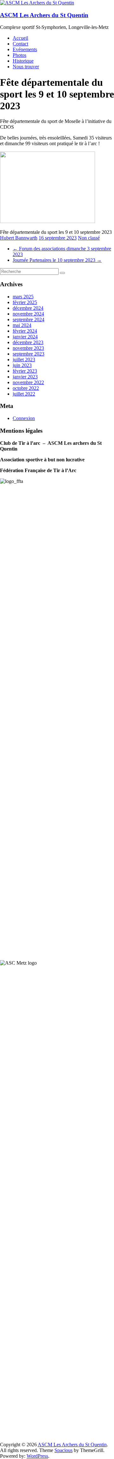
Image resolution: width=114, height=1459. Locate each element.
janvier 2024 (25, 336)
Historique (23, 61)
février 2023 (25, 371)
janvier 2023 (25, 376)
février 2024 (25, 331)
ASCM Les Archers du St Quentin (44, 15)
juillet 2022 (24, 394)
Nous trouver (26, 66)
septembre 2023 (28, 353)
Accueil (20, 38)
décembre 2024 (28, 308)
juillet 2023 (24, 359)
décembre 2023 (28, 342)
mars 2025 (23, 296)
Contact (20, 43)
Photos (19, 55)
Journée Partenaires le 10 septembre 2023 (57, 260)
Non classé (89, 238)
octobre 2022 (26, 388)
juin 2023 (22, 365)
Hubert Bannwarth (18, 238)
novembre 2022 (28, 382)
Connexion (24, 418)
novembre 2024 (28, 313)
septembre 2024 (28, 319)
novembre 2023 (28, 348)
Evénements (25, 49)
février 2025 (25, 302)
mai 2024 (22, 325)
